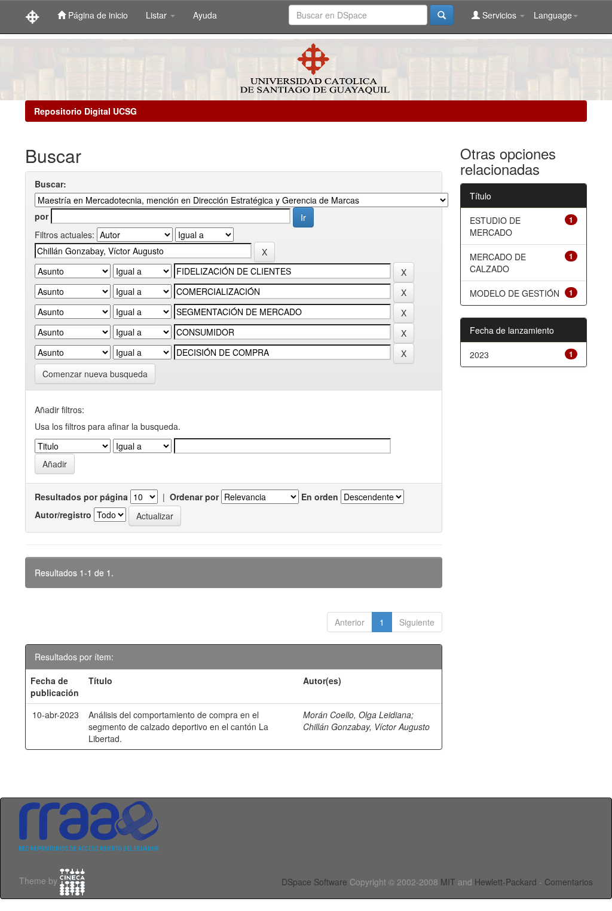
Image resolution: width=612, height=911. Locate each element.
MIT (447, 882)
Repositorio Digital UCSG (85, 111)
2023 (479, 355)
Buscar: (50, 184)
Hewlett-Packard (506, 882)
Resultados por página (81, 497)
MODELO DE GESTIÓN (514, 293)
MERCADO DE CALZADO (498, 263)
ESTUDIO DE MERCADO (495, 226)
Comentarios (568, 882)
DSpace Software (314, 882)
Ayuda (205, 15)
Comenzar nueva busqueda (95, 374)
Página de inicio (97, 15)
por (41, 216)
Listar (157, 15)
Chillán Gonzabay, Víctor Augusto (366, 727)
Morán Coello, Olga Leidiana (357, 715)
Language (553, 15)
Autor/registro (63, 515)
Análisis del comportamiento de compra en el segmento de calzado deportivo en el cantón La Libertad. (178, 726)
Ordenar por (194, 497)
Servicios (499, 15)
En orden (319, 497)
